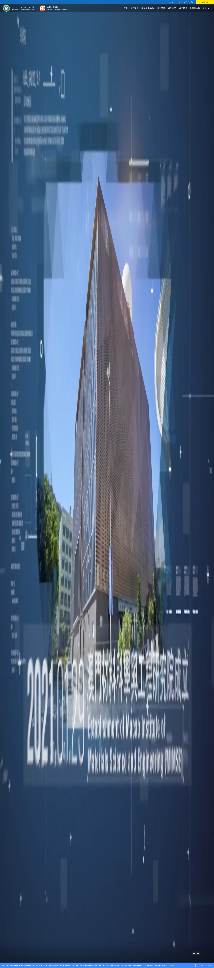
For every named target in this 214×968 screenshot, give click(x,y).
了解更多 (171, 965)
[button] (194, 953)
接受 (202, 965)
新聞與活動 (195, 8)
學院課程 (183, 8)
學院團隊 (172, 8)
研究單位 (161, 8)
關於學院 (135, 8)
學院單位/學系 (147, 8)
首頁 (126, 8)
